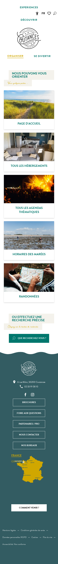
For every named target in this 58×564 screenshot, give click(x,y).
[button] (54, 13)
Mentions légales (9, 530)
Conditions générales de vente (33, 530)
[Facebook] (25, 395)
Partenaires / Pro (29, 424)
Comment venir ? (29, 507)
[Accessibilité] (37, 13)
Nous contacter (29, 434)
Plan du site (47, 537)
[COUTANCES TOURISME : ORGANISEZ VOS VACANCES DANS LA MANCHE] (29, 38)
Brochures (29, 402)
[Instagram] (32, 395)
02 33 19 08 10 (31, 386)
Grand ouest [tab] (20, 461)
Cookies (34, 537)
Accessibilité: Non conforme (14, 544)
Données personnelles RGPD (14, 537)
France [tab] (16, 455)
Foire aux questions (29, 413)
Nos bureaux (29, 445)
